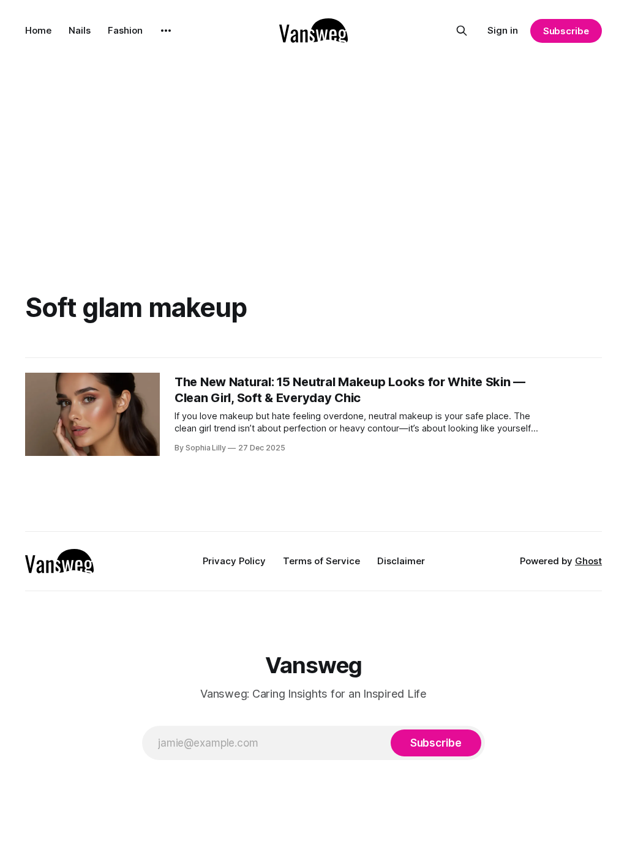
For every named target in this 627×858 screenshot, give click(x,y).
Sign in (502, 30)
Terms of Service (321, 561)
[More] (166, 30)
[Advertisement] (313, 153)
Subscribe (566, 31)
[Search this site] (461, 30)
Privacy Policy (234, 561)
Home (38, 30)
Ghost (588, 561)
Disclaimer (401, 561)
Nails (80, 30)
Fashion (125, 30)
